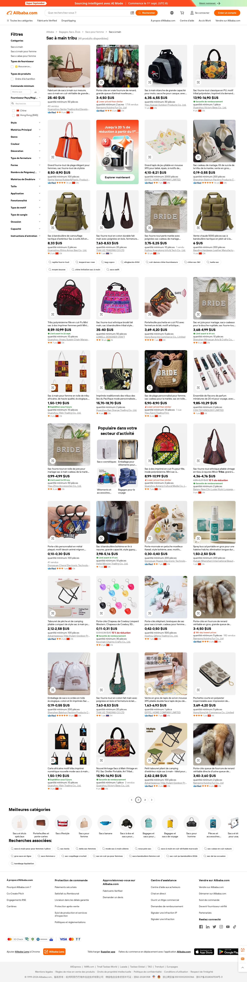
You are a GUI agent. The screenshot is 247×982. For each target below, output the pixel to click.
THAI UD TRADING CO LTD (110, 250)
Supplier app (108, 951)
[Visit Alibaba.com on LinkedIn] (208, 927)
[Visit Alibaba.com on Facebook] (201, 927)
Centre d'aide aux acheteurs (165, 887)
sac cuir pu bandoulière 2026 (183, 856)
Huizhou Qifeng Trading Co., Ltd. (161, 635)
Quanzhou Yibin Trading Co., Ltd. (64, 412)
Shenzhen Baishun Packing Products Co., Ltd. (214, 179)
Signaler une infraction (162, 919)
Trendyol (159, 966)
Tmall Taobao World (107, 966)
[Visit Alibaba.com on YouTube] (228, 927)
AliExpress (75, 966)
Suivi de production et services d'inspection (71, 914)
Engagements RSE (16, 900)
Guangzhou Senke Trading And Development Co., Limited (69, 109)
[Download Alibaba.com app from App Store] (204, 951)
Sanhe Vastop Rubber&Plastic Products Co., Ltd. (69, 179)
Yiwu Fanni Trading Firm (157, 412)
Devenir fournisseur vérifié (213, 906)
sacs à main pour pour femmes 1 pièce (32, 849)
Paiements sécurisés (66, 887)
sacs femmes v (48, 856)
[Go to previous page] (132, 800)
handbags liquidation (24, 863)
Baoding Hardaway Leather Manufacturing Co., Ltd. (214, 250)
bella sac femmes (87, 849)
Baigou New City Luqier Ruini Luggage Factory (214, 489)
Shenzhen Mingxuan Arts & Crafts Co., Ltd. (214, 339)
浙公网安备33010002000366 (178, 977)
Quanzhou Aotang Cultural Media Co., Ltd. (166, 486)
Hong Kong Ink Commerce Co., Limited (165, 336)
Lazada (123, 966)
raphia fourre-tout (60, 262)
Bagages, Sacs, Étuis (69, 31)
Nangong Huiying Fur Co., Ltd (111, 107)
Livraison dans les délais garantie (72, 900)
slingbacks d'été (131, 262)
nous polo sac (144, 849)
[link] (242, 950)
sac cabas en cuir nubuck (220, 849)
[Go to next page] (152, 800)
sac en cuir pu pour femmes (109, 856)
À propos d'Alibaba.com (20, 880)
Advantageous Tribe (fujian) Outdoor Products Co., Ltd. (69, 635)
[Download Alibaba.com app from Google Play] (229, 951)
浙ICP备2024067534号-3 (209, 977)
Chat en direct (158, 893)
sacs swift (114, 269)
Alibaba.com (184, 951)
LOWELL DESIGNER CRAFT (110, 336)
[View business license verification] (153, 977)
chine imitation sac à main (87, 269)
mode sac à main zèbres (117, 849)
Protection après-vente (67, 906)
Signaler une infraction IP (164, 912)
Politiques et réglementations (70, 922)
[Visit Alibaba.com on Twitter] (214, 927)
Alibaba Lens (22, 951)
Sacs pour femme (94, 31)
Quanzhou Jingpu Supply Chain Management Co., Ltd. (69, 339)
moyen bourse (58, 269)
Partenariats (205, 912)
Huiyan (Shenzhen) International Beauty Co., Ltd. (214, 561)
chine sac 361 (194, 262)
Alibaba (50, 31)
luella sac (214, 262)
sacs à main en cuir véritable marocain (179, 849)
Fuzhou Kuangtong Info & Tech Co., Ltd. (165, 250)
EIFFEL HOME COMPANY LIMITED (163, 179)
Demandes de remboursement (167, 906)
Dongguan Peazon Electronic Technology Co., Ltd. (166, 561)
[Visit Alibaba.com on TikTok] (235, 927)
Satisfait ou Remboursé (67, 893)
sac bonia (64, 849)
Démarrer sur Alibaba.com (212, 893)
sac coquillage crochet (76, 856)
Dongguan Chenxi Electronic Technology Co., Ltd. (69, 565)
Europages (172, 966)
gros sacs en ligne (22, 856)
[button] (132, 13)
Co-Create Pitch (15, 893)
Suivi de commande (209, 900)
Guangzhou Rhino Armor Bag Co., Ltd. (67, 250)
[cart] (182, 13)
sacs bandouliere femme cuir (146, 856)
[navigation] (25, 416)
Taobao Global (137, 966)
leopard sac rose (87, 262)
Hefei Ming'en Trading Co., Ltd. (112, 563)
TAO (150, 966)
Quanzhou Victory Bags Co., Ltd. (210, 107)
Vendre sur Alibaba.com (211, 887)
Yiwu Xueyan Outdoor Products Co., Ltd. (165, 104)
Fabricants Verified (112, 890)
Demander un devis (113, 897)
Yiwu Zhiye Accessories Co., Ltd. (64, 486)
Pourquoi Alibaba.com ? (19, 887)
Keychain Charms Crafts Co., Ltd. (113, 641)
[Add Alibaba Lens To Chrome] (54, 951)
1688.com (89, 966)
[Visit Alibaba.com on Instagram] (221, 927)
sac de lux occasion (216, 856)
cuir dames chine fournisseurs (163, 262)
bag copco (109, 262)
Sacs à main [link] (115, 31)
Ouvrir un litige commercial (165, 900)
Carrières (11, 906)
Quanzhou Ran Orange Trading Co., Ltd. (116, 410)
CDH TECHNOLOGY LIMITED (208, 410)
